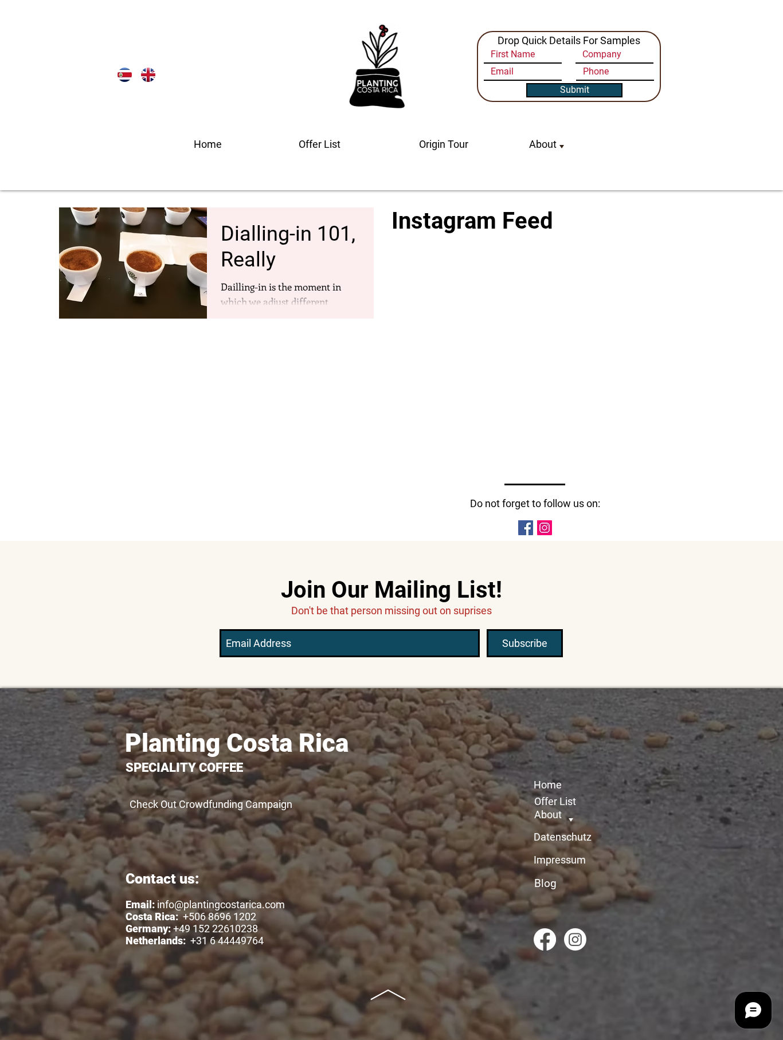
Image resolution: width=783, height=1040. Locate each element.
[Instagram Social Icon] (544, 527)
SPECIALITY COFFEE (184, 767)
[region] (548, 169)
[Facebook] (545, 939)
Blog (545, 883)
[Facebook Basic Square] (525, 527)
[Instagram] (575, 939)
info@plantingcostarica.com (221, 904)
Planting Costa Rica (237, 743)
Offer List (319, 144)
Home (208, 144)
